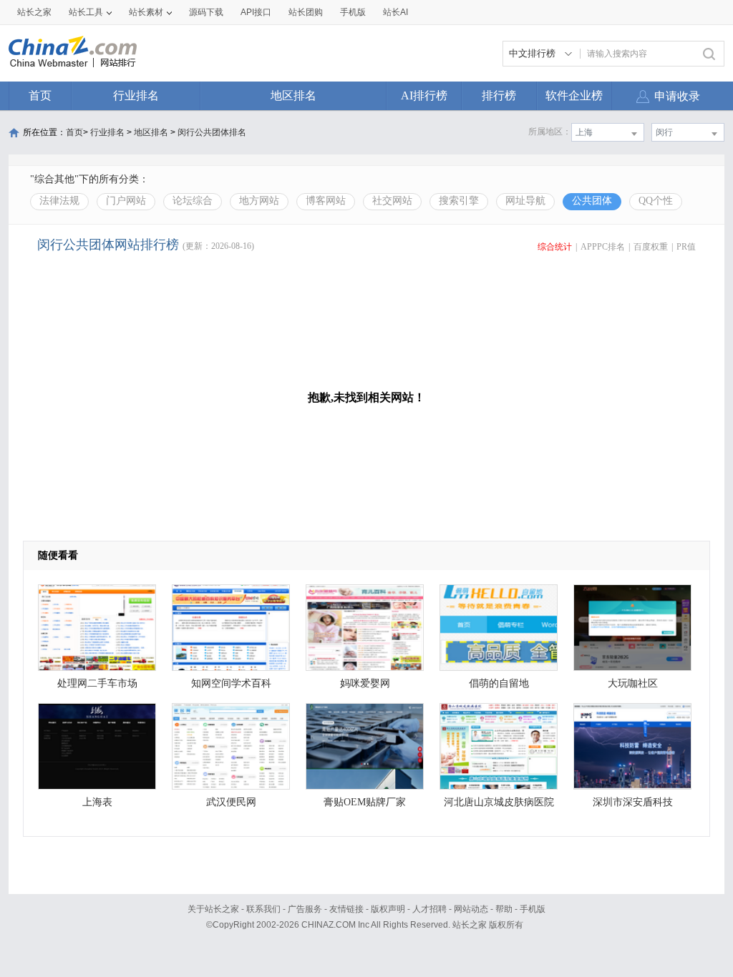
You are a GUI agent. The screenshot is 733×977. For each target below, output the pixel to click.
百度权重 (651, 247)
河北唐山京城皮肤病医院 (499, 802)
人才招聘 (429, 909)
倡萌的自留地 (499, 683)
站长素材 (146, 12)
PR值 (686, 247)
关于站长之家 (213, 909)
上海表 (97, 802)
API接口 (256, 12)
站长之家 (34, 12)
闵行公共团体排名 (212, 132)
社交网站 (392, 200)
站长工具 (86, 12)
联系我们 (263, 909)
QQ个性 (656, 200)
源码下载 (206, 12)
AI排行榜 (424, 95)
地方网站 (259, 200)
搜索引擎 (459, 200)
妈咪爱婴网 (365, 683)
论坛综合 (193, 200)
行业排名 (136, 95)
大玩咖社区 (633, 683)
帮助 (504, 909)
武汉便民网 (231, 802)
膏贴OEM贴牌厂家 (365, 802)
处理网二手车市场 (97, 683)
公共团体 (592, 200)
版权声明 (388, 909)
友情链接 (346, 909)
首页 (40, 95)
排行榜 (499, 95)
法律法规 (59, 200)
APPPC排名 (603, 247)
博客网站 (326, 200)
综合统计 (555, 247)
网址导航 (525, 200)
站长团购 (305, 12)
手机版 (532, 909)
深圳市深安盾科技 (633, 802)
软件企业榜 (574, 95)
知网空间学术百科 (231, 683)
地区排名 (293, 95)
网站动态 (471, 909)
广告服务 (305, 909)
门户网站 (126, 200)
